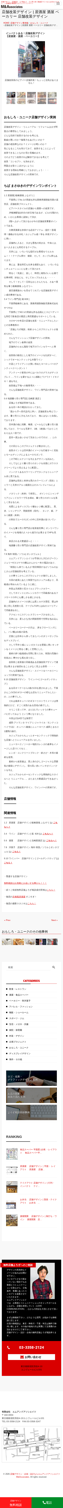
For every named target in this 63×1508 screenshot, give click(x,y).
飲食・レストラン (17, 989)
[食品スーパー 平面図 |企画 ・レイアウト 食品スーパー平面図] (12, 1154)
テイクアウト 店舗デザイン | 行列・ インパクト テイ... (37, 1184)
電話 (49, 1502)
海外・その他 (15, 1059)
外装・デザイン (16, 1036)
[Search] (54, 967)
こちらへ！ (48, 833)
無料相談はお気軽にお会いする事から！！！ (25, 883)
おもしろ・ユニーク (39, 23)
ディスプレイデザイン (20, 1053)
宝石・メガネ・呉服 (18, 1024)
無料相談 (16, 1503)
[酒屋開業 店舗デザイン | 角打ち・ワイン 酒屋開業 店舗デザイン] (12, 1220)
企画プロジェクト (17, 1042)
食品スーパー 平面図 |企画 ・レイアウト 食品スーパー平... (38, 1151)
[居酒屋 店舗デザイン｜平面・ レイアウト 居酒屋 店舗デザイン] (12, 1170)
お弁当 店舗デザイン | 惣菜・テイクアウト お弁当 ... (38, 1201)
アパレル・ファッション (21, 1006)
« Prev (7, 920)
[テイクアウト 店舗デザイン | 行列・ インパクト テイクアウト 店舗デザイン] (12, 1187)
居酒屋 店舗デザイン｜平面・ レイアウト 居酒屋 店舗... (38, 1168)
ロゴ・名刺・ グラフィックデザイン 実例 (23, 1078)
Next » (54, 920)
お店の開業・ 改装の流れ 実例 (16, 1095)
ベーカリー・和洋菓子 (20, 1000)
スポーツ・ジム (16, 1018)
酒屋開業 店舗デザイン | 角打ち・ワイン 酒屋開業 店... (38, 1218)
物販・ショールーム (18, 1012)
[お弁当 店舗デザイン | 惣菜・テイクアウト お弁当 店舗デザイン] (12, 1204)
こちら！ (16, 851)
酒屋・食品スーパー (18, 995)
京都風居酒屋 (19, 896)
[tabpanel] (31, 65)
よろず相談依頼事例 (19, 1112)
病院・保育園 (15, 1030)
